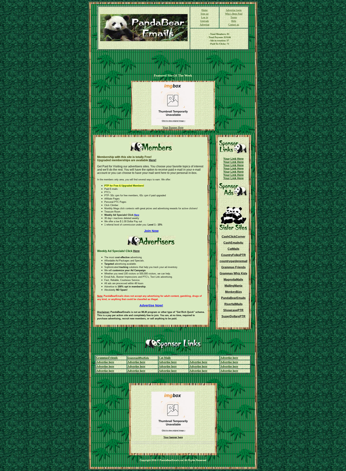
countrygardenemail (233, 261)
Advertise (204, 24)
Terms (233, 17)
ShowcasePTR (233, 310)
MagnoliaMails (233, 279)
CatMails (233, 248)
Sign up (205, 13)
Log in (204, 17)
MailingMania (233, 285)
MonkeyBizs (233, 291)
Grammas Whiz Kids (233, 273)
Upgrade (204, 21)
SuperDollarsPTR (233, 316)
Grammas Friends (233, 267)
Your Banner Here (173, 127)
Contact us (233, 24)
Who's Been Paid (233, 13)
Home (204, 10)
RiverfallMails (233, 304)
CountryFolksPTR (233, 255)
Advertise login (233, 10)
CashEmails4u (233, 242)
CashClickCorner (233, 236)
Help (233, 21)
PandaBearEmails (233, 297)
